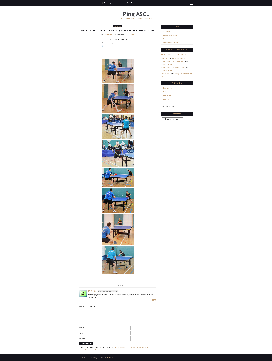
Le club (83, 3)
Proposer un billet (180, 54)
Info (164, 92)
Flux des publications (170, 35)
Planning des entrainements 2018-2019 (119, 3)
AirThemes (109, 358)
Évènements (167, 88)
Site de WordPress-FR (170, 43)
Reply (154, 301)
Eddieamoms (165, 54)
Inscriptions (96, 3)
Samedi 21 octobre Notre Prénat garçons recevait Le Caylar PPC (117, 30)
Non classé (117, 26)
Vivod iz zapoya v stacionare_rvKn (172, 68)
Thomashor (165, 58)
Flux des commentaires (171, 39)
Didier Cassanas (108, 34)
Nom (81, 328)
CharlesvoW (165, 74)
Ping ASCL (136, 14)
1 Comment (130, 34)
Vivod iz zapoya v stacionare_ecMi (172, 62)
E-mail (82, 333)
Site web (82, 338)
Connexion (167, 31)
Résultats (166, 99)
